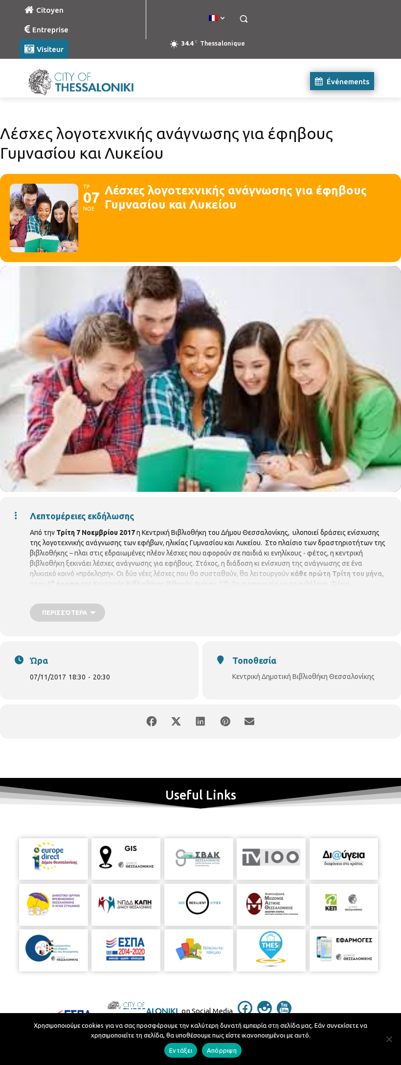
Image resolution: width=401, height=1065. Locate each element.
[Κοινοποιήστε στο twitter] (176, 721)
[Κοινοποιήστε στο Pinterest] (225, 721)
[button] (243, 18)
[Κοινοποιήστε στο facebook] (151, 721)
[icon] (245, 1013)
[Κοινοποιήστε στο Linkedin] (200, 721)
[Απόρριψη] (389, 1039)
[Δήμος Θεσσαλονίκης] (86, 81)
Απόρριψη (222, 1050)
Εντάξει (180, 1050)
